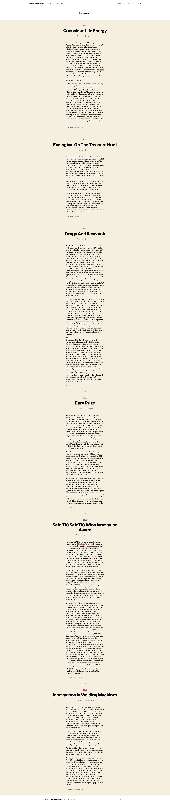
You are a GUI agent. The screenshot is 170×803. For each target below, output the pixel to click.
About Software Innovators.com (125, 3)
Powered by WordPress (69, 799)
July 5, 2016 (90, 408)
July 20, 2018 (90, 239)
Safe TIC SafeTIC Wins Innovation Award (85, 527)
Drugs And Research (85, 233)
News (85, 25)
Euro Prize (85, 402)
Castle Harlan (88, 197)
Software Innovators (36, 3)
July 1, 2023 (90, 36)
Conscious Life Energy (85, 30)
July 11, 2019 (90, 150)
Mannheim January (83, 544)
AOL (67, 113)
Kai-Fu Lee (93, 458)
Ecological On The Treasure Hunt (85, 144)
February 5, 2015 (90, 535)
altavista (101, 70)
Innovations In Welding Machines (85, 694)
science (81, 127)
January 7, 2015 (90, 700)
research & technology (73, 127)
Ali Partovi (84, 258)
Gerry (81, 36)
